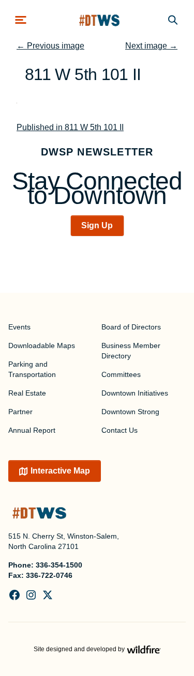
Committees (121, 374)
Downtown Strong (130, 411)
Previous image (50, 45)
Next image (151, 45)
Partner (20, 411)
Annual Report (31, 430)
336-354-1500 (59, 565)
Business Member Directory (130, 350)
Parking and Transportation (32, 369)
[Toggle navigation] (20, 20)
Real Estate (27, 393)
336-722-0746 (49, 575)
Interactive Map (60, 470)
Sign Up (97, 225)
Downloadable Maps (41, 345)
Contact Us (119, 430)
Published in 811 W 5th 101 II (70, 127)
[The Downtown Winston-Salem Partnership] (99, 20)
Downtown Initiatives (134, 393)
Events (19, 327)
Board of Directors (131, 327)
